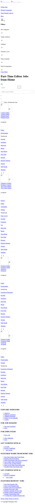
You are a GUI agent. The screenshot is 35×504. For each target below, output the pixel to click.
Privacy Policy (5, 498)
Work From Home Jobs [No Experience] (15, 460)
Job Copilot (9, 450)
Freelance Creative (6, 183)
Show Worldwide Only (10, 102)
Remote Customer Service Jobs (13, 491)
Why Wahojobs (8, 438)
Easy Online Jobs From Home (12, 462)
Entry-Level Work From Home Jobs (14, 465)
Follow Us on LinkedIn (11, 418)
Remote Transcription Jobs (11, 494)
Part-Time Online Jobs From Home (14, 457)
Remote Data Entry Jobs (11, 489)
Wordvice (3, 269)
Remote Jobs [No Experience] (12, 487)
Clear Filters (4, 72)
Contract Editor (5, 113)
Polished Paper (5, 116)
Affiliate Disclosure (9, 416)
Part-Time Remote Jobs (11, 484)
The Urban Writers (6, 186)
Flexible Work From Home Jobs (13, 467)
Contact (6, 419)
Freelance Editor (5, 266)
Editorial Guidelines (10, 415)
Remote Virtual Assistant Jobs (12, 492)
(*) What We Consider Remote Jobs (14, 495)
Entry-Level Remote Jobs (11, 486)
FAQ (5, 428)
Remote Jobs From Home (11, 458)
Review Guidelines (9, 448)
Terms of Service (14, 498)
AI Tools (6, 446)
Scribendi (3, 342)
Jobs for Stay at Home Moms (12, 463)
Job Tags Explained (9, 426)
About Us (7, 413)
